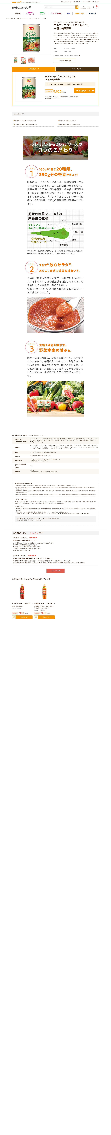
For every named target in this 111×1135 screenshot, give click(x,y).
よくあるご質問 (86, 1)
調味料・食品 (79, 13)
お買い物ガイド (76, 1)
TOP (7, 18)
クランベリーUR (56, 13)
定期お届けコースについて (53, 98)
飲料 (68, 13)
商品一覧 (17, 13)
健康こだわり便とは (66, 1)
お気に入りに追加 (66, 60)
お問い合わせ (95, 1)
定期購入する (84, 90)
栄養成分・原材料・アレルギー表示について (66, 55)
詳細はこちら (24, 617)
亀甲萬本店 (92, 13)
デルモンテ (24, 18)
